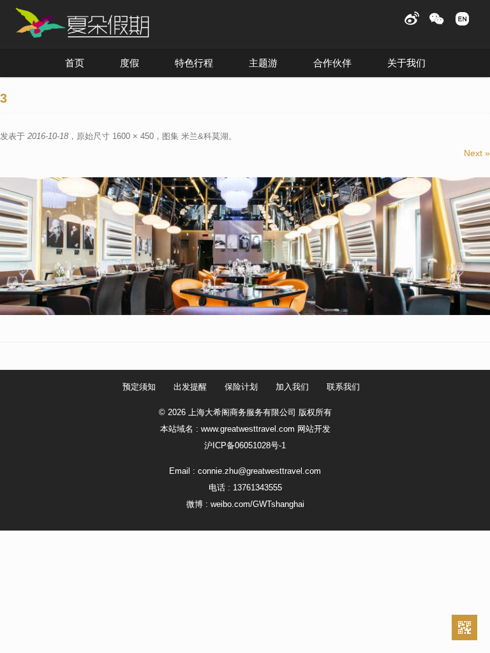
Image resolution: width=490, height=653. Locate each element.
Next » (477, 153)
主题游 (263, 62)
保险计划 (241, 387)
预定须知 (139, 387)
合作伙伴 (332, 62)
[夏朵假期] (82, 23)
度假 (129, 62)
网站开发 (313, 429)
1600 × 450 (133, 136)
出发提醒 (190, 387)
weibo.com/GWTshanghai (257, 504)
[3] (245, 246)
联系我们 (343, 387)
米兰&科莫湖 (204, 136)
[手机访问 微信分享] (464, 627)
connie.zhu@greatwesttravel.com (259, 471)
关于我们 (406, 62)
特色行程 (194, 62)
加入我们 (292, 387)
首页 (74, 62)
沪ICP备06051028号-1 (245, 445)
